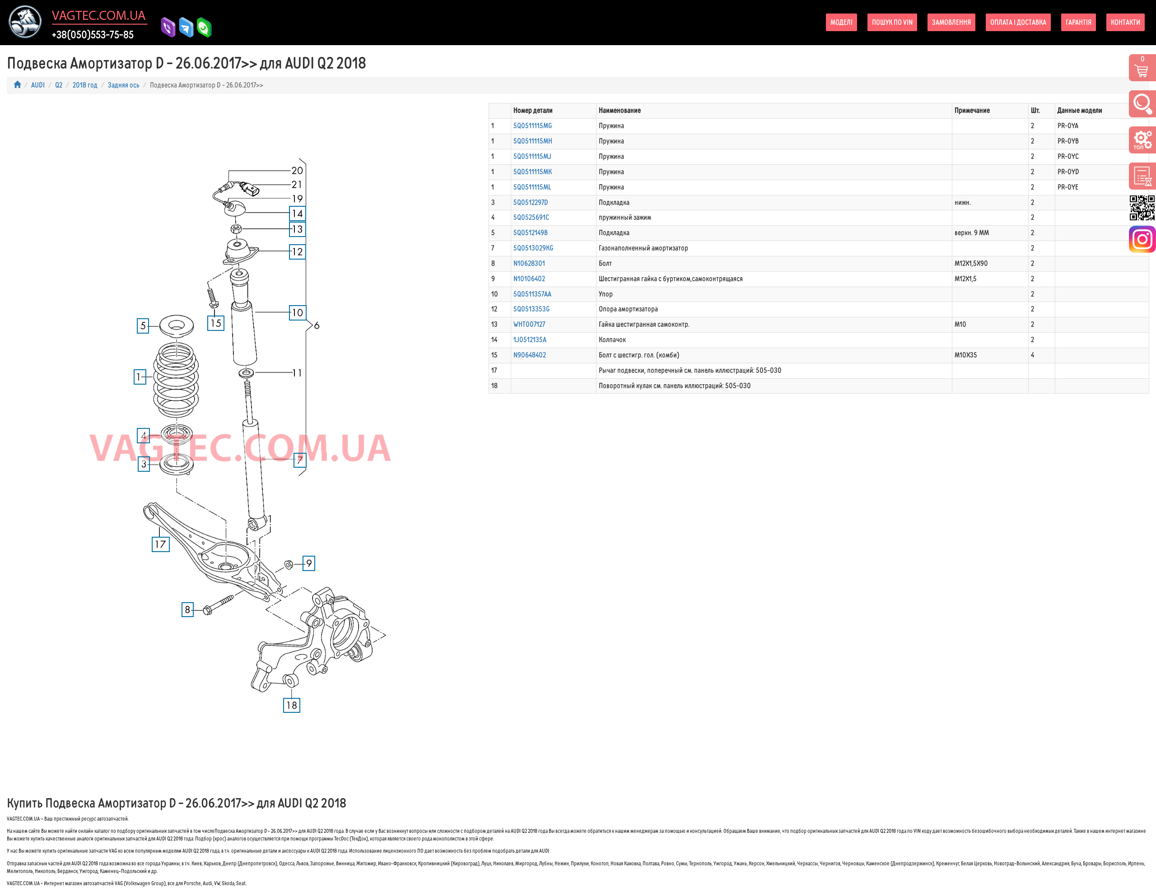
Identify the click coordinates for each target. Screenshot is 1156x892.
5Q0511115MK (532, 171)
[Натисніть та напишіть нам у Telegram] (183, 27)
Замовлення (951, 22)
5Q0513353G (531, 309)
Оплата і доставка (1018, 22)
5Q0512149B (530, 232)
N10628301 (529, 263)
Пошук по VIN (892, 22)
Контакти (1125, 22)
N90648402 (529, 355)
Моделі (841, 22)
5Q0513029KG (533, 248)
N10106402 (529, 278)
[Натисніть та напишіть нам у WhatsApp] (201, 27)
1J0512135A (529, 339)
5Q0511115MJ (532, 156)
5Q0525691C (531, 217)
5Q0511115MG (532, 125)
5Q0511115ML (532, 187)
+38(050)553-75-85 (93, 34)
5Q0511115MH (532, 141)
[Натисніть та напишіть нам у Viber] (165, 27)
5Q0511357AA (532, 294)
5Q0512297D (530, 202)
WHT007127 (529, 324)
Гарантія (1078, 22)
